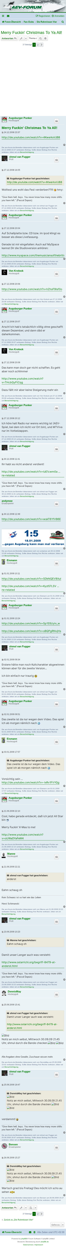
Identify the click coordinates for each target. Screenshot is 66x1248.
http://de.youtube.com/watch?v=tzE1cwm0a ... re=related (31, 473)
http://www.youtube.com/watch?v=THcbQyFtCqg (22, 380)
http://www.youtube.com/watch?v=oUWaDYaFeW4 (22, 836)
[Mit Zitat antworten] (56, 121)
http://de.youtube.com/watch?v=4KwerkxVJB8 (31, 137)
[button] (41, 45)
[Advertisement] (33, 82)
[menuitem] (8, 16)
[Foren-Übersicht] (33, 6)
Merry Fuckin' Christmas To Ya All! (31, 32)
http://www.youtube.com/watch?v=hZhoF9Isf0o (32, 289)
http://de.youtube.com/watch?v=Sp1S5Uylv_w (31, 623)
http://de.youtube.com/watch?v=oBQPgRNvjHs (31, 631)
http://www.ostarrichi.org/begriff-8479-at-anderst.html (29, 964)
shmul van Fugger (19, 157)
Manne (11, 854)
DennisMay (14, 991)
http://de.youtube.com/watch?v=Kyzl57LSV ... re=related (30, 587)
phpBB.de (45, 1242)
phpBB (24, 1239)
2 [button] (37, 44)
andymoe (7, 501)
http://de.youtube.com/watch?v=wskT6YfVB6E (31, 519)
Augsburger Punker (20, 118)
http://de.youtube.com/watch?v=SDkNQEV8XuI (31, 578)
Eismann (12, 560)
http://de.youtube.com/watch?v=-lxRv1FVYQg (30, 782)
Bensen (13, 1144)
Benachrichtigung (27, 152)
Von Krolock (16, 271)
